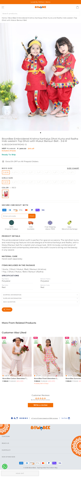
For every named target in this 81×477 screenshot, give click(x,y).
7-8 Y (71, 172)
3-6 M (5, 172)
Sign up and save (8, 457)
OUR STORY (6, 436)
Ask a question (9, 302)
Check (32, 216)
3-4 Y (39, 172)
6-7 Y (63, 172)
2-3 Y (31, 172)
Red (5, 194)
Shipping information (12, 295)
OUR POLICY (6, 450)
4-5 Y (47, 172)
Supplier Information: (12, 298)
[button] (3, 375)
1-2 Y (23, 172)
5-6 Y (55, 172)
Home (4, 18)
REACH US (5, 443)
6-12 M (15, 172)
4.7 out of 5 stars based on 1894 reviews (44, 418)
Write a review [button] (41, 405)
